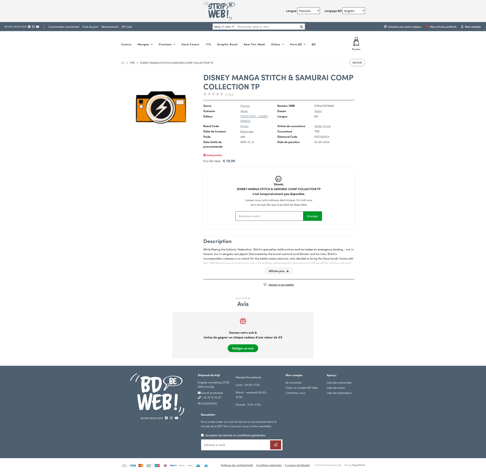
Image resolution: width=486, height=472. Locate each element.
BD (314, 44)
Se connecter (294, 382)
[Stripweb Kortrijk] (224, 11)
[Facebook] (29, 26)
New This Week (254, 44)
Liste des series (336, 387)
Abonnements (109, 26)
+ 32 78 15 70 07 (211, 397)
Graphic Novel (227, 44)
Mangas (144, 44)
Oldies (276, 44)
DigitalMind (358, 465)
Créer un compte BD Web (302, 387)
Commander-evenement (63, 26)
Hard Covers (190, 44)
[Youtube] (37, 26)
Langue (291, 11)
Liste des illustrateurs (339, 393)
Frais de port (90, 26)
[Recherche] (300, 27)
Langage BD (333, 11)
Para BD (296, 44)
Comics (126, 44)
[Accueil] (122, 63)
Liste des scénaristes (339, 382)
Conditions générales (269, 465)
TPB (208, 44)
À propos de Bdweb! (297, 465)
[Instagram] (33, 26)
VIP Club (127, 26)
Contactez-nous (295, 393)
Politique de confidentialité (237, 465)
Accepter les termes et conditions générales (235, 435)
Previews (166, 44)
